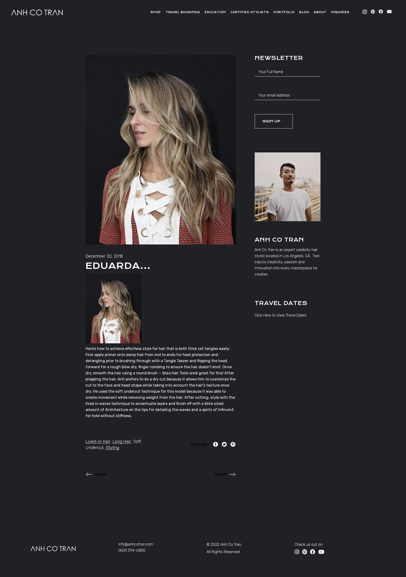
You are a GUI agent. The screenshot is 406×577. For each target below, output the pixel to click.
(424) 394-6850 (131, 550)
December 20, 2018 (104, 256)
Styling (112, 447)
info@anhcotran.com (135, 544)
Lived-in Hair (98, 441)
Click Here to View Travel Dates (280, 315)
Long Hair (122, 441)
